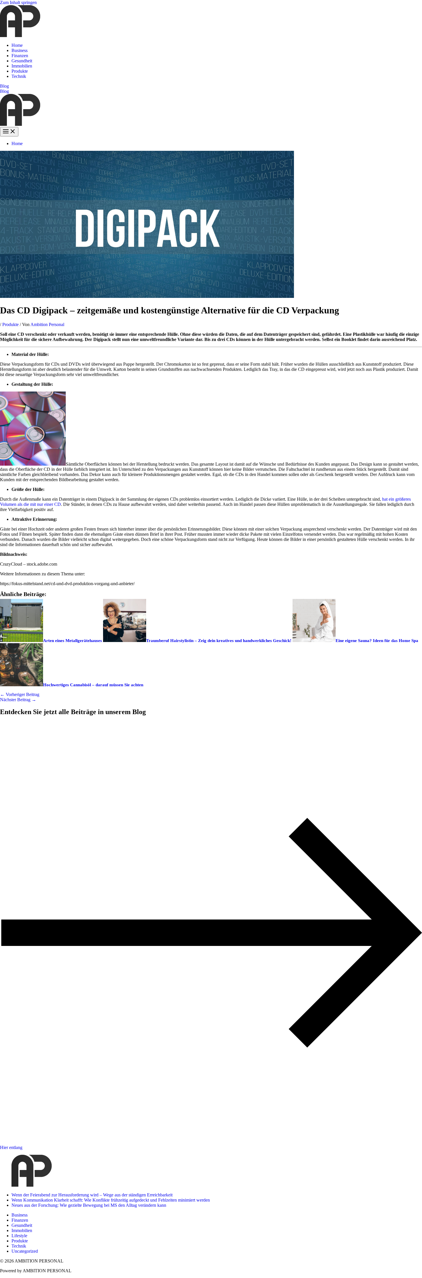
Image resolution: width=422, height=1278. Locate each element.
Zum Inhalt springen (18, 2)
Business (19, 50)
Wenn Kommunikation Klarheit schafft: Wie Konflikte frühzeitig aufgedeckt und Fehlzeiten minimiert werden (110, 1200)
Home (17, 45)
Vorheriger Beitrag (19, 694)
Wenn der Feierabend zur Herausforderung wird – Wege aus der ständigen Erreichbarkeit (92, 1194)
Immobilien (21, 65)
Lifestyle (19, 1235)
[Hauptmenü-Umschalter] (9, 131)
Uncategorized (24, 1251)
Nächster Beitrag (18, 699)
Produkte (19, 71)
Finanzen (19, 55)
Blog (4, 91)
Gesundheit (21, 60)
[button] (211, 86)
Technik (18, 76)
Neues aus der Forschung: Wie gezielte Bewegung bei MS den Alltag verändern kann (88, 1205)
